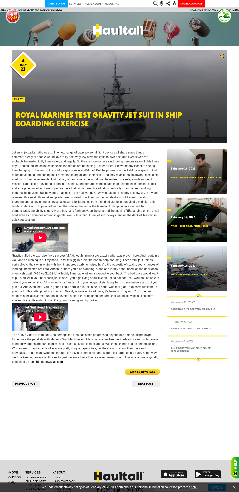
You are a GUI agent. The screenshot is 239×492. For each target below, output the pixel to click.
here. (194, 487)
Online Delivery (36, 481)
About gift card (65, 481)
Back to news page (142, 371)
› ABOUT (59, 472)
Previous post (26, 383)
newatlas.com (53, 361)
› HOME (13, 472)
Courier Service (36, 477)
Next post (145, 383)
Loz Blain (36, 361)
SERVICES (75, 3)
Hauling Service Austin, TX (189, 274)
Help (235, 468)
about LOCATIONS (170, 10)
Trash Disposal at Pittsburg (191, 328)
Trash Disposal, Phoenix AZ (190, 225)
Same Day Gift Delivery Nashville (193, 309)
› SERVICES (32, 472)
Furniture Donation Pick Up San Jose (196, 177)
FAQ (116, 3)
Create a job (57, 3)
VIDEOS (109, 3)
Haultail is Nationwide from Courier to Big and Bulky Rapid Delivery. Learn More (119, 10)
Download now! (191, 3)
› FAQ (11, 482)
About (97, 3)
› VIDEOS (14, 477)
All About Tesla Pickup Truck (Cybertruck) (191, 349)
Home (88, 3)
